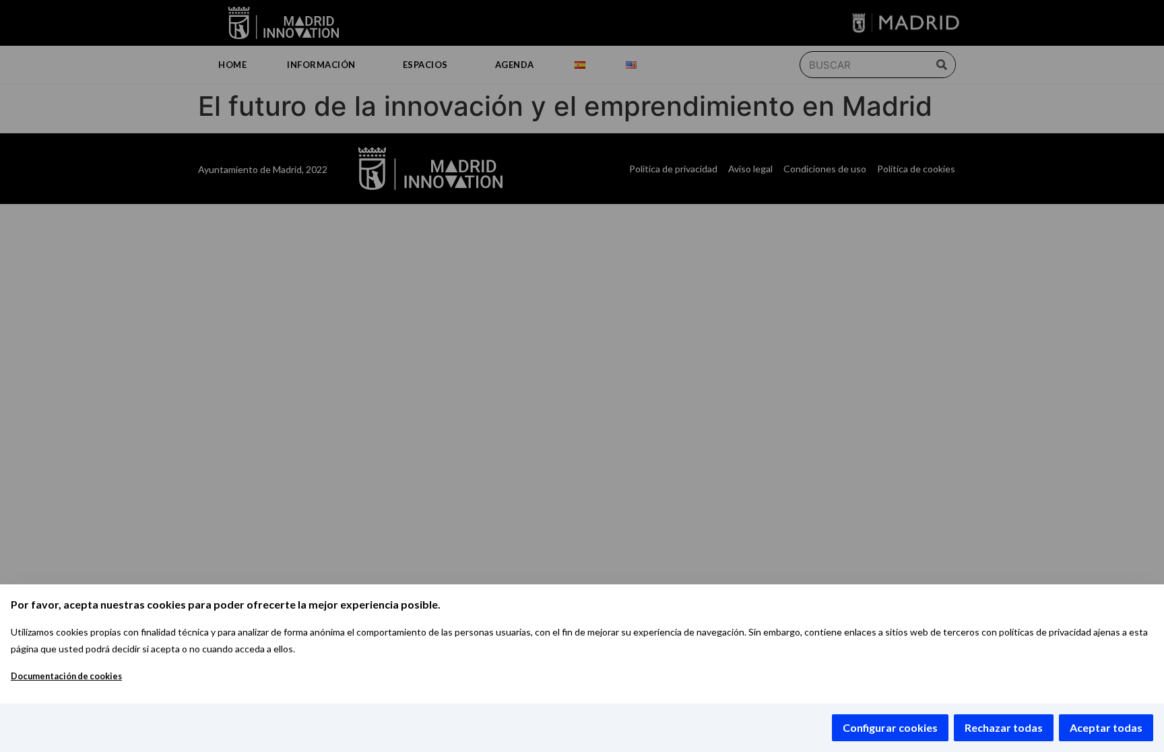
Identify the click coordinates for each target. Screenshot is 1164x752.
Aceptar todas (1106, 727)
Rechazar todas (1004, 727)
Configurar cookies (890, 727)
